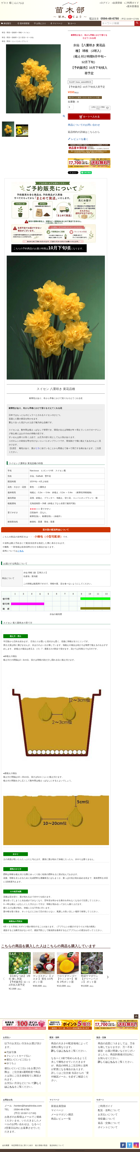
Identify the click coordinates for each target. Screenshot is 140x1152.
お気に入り (41, 23)
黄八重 (16, 623)
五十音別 (21, 37)
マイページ (57, 23)
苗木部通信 (133, 6)
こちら (20, 551)
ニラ (37, 448)
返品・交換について (109, 1123)
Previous (4, 978)
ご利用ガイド (132, 3)
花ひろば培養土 (78, 649)
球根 (20, 33)
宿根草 (14, 33)
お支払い (7, 1037)
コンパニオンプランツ (20, 41)
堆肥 (87, 645)
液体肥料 (98, 878)
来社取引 (7, 23)
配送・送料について (109, 1110)
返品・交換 (101, 1037)
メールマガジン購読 (62, 1114)
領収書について (106, 1118)
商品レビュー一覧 (61, 1118)
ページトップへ (136, 1016)
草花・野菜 (6, 33)
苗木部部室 (25, 23)
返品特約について (57, 1145)
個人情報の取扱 (41, 1145)
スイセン (27, 33)
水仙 (31, 37)
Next (107, 977)
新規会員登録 (58, 1106)
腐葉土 (47, 649)
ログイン (105, 3)
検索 (137, 23)
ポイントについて (108, 1127)
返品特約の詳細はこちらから (84, 132)
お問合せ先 (8, 1100)
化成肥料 (34, 878)
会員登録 (117, 3)
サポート (100, 1100)
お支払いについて (108, 1114)
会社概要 (5, 1145)
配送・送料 (54, 1037)
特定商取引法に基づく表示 (22, 1145)
